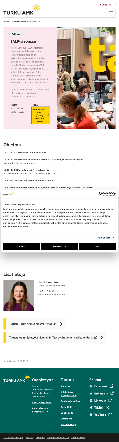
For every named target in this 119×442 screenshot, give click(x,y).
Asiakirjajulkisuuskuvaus (58, 437)
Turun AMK (66, 407)
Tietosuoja (40, 437)
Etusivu (6, 21)
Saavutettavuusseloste (13, 437)
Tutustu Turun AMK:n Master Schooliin (32, 324)
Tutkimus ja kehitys (70, 401)
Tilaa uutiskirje (68, 424)
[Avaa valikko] (111, 12)
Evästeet (29, 437)
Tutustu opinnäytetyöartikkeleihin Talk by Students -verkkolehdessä (51, 339)
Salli (97, 246)
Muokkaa (57, 246)
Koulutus (65, 386)
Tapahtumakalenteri (18, 21)
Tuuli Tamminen (49, 282)
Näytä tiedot (104, 237)
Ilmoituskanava (78, 437)
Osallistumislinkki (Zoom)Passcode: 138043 (39, 116)
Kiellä (22, 246)
